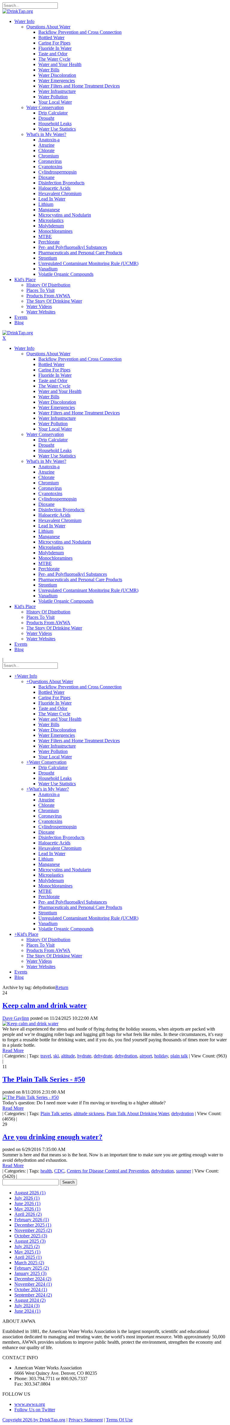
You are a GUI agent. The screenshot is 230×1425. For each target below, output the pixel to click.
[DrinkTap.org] (17, 11)
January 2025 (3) (30, 1273)
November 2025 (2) (33, 1230)
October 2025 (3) (30, 1235)
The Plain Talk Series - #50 (43, 1079)
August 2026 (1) (30, 1192)
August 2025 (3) (30, 1241)
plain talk (179, 1055)
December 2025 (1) (32, 1224)
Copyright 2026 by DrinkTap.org (33, 1419)
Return (61, 987)
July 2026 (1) (27, 1198)
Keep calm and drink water (44, 1005)
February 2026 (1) (31, 1219)
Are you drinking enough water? (52, 1137)
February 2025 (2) (31, 1268)
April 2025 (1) (28, 1257)
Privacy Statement (86, 1419)
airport (146, 1055)
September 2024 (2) (33, 1294)
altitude (68, 1055)
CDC (59, 1170)
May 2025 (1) (27, 1251)
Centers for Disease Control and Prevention (108, 1170)
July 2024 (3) (27, 1305)
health (46, 1170)
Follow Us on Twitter (34, 1409)
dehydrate (103, 1055)
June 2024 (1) (27, 1311)
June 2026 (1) (27, 1203)
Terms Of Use (119, 1419)
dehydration (126, 1055)
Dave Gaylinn (15, 1018)
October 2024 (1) (30, 1289)
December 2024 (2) (32, 1278)
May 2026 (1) (27, 1208)
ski (56, 1055)
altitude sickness (89, 1113)
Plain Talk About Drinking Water (138, 1113)
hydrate (84, 1055)
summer (183, 1170)
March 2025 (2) (29, 1262)
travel (45, 1055)
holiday (161, 1055)
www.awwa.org (29, 1404)
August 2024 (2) (30, 1300)
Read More (13, 1050)
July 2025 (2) (27, 1246)
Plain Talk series (55, 1113)
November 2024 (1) (33, 1284)
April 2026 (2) (28, 1214)
